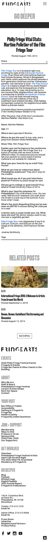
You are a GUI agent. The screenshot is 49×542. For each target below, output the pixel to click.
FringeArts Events (10, 365)
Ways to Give (7, 432)
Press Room (7, 519)
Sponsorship (7, 436)
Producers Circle (10, 434)
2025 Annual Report (11, 484)
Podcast (5, 477)
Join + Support (11, 425)
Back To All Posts (24, 335)
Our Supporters (9, 441)
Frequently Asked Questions (16, 417)
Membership (7, 430)
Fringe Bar (6, 413)
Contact (5, 393)
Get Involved (10, 448)
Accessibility (7, 408)
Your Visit (8, 401)
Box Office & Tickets (11, 406)
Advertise (6, 521)
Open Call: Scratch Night (13, 458)
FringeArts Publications (13, 486)
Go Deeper (8, 470)
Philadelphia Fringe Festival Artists (19, 456)
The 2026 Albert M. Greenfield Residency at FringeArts (16, 461)
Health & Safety (9, 415)
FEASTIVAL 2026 (10, 438)
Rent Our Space (9, 391)
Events (6, 358)
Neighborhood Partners (13, 524)
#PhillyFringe (8, 479)
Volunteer (6, 453)
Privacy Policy (8, 526)
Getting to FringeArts (12, 410)
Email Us (5, 509)
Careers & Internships (12, 389)
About (5, 377)
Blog (3, 475)
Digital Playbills (9, 481)
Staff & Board (8, 385)
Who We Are (7, 382)
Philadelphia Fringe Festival (15, 387)
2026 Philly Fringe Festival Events (18, 363)
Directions (6, 502)
